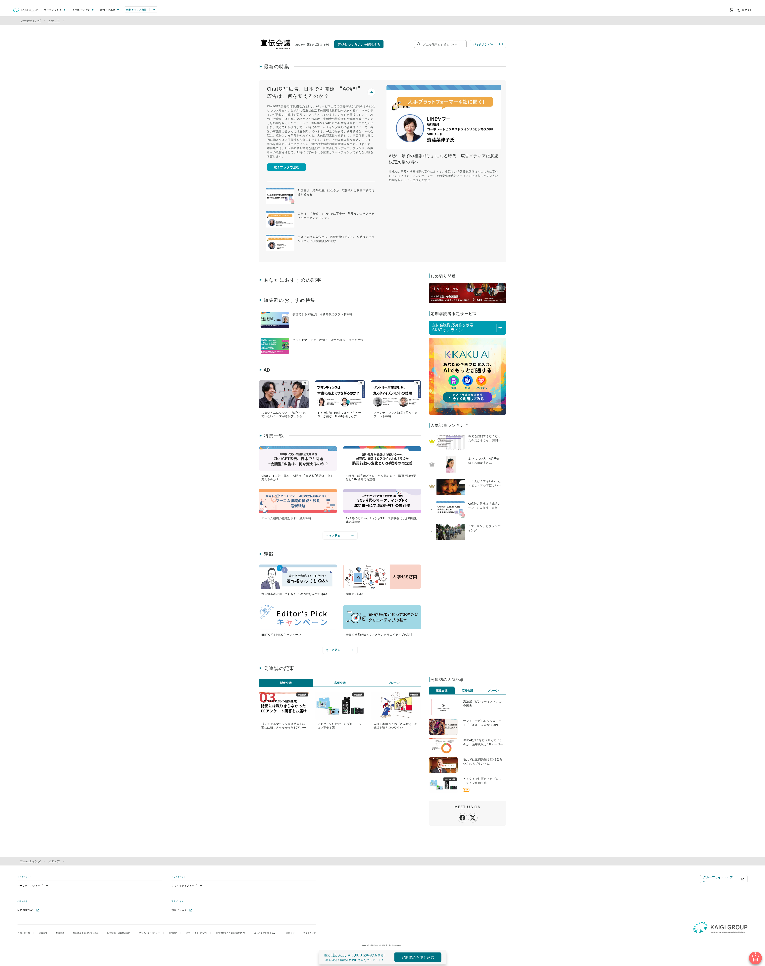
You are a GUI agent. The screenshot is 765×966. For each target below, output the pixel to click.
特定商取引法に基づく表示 (87, 932)
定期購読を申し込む (417, 957)
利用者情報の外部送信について (232, 932)
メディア (54, 20)
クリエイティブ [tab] (81, 9)
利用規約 (175, 932)
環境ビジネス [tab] (107, 9)
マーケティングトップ (30, 885)
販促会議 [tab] (286, 683)
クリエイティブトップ (184, 885)
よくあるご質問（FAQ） (267, 932)
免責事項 (62, 932)
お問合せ (292, 932)
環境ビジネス (179, 910)
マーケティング (30, 20)
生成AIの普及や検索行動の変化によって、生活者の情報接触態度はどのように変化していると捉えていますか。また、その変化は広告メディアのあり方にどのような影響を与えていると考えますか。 (443, 175)
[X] (473, 817)
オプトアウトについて (198, 932)
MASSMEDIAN (26, 910)
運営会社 (45, 932)
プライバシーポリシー (151, 932)
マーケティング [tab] (53, 9)
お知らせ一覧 (26, 932)
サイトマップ (309, 932)
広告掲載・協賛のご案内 (120, 932)
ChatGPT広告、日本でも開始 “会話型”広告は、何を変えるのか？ (313, 92)
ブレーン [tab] (394, 683)
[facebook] (462, 817)
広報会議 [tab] (340, 683)
